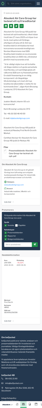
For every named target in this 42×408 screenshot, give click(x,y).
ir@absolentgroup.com (20, 118)
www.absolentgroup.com (14, 185)
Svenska (11, 225)
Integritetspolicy (8, 398)
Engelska (21, 225)
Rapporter (12, 236)
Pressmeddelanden (15, 233)
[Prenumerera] (35, 244)
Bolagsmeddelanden (16, 239)
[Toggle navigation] (38, 3)
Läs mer (7, 202)
